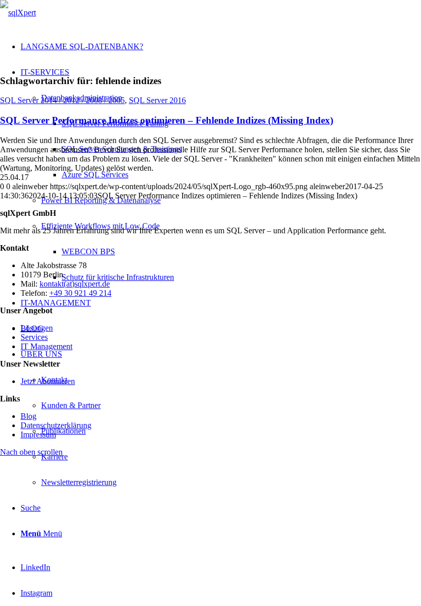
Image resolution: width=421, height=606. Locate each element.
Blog (28, 416)
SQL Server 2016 (157, 100)
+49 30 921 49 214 (80, 293)
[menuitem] (231, 457)
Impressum (38, 434)
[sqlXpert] (18, 12)
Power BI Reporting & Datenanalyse (101, 200)
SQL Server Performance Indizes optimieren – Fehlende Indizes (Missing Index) (166, 120)
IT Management (46, 346)
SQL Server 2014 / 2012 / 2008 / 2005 (62, 100)
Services (34, 337)
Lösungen (37, 328)
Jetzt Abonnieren (48, 381)
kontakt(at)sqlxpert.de (75, 283)
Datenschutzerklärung (56, 425)
